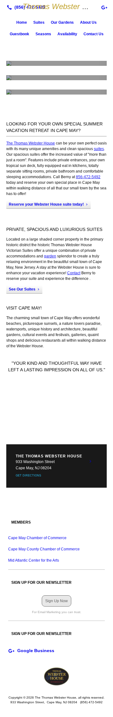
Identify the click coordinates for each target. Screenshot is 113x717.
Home (21, 22)
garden (50, 256)
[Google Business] (104, 7)
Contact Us (93, 34)
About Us (88, 22)
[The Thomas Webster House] (56, 676)
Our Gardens (62, 22)
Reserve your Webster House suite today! (46, 204)
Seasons (43, 34)
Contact (73, 273)
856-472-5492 (88, 177)
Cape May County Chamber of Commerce (44, 549)
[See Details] (90, 461)
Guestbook (19, 34)
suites (99, 149)
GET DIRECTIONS (28, 475)
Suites (39, 22)
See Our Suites (22, 289)
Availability (67, 34)
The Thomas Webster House (30, 143)
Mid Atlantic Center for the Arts (33, 560)
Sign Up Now (56, 601)
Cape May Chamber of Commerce (37, 538)
